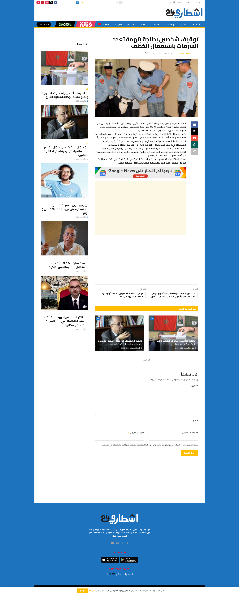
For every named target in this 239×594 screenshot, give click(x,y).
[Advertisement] (140, 208)
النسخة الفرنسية (44, 24)
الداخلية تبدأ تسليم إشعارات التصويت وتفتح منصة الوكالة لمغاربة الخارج (176, 342)
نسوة (119, 24)
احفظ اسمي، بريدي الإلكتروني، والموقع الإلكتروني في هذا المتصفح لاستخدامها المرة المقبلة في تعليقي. (150, 444)
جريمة (157, 24)
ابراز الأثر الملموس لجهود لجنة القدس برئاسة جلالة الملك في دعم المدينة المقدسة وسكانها (64, 321)
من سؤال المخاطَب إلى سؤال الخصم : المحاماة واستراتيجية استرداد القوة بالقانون (120, 342)
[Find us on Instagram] (47, 2)
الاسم (194, 420)
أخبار (152, 318)
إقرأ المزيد (146, 360)
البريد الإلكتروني (136, 432)
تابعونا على (82, 2)
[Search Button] (187, 2)
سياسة (184, 24)
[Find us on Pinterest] (38, 2)
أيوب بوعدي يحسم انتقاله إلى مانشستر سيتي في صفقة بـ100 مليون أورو (64, 209)
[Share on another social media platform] (194, 151)
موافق (82, 590)
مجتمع (130, 24)
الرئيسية (197, 24)
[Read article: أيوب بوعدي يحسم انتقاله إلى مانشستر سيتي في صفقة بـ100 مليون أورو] (64, 180)
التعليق (193, 385)
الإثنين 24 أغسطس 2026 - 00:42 (185, 348)
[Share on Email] (194, 138)
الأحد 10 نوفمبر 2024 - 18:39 (162, 53)
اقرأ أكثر (92, 590)
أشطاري (103, 24)
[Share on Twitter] (194, 131)
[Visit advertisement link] (140, 173)
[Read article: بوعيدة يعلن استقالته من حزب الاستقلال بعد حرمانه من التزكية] (64, 238)
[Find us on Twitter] (51, 2)
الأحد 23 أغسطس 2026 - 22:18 (131, 348)
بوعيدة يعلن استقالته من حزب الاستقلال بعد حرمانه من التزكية (68, 265)
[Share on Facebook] (194, 124)
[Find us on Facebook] (55, 2)
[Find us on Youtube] (42, 2)
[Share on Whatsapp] (194, 144)
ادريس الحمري (185, 53)
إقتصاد (170, 24)
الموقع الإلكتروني (190, 432)
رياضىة (144, 24)
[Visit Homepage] (184, 13)
